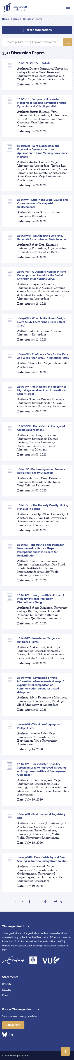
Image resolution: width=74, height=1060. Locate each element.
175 (44, 901)
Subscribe (13, 1025)
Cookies (6, 990)
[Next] (61, 901)
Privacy (6, 995)
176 (54, 901)
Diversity (6, 984)
